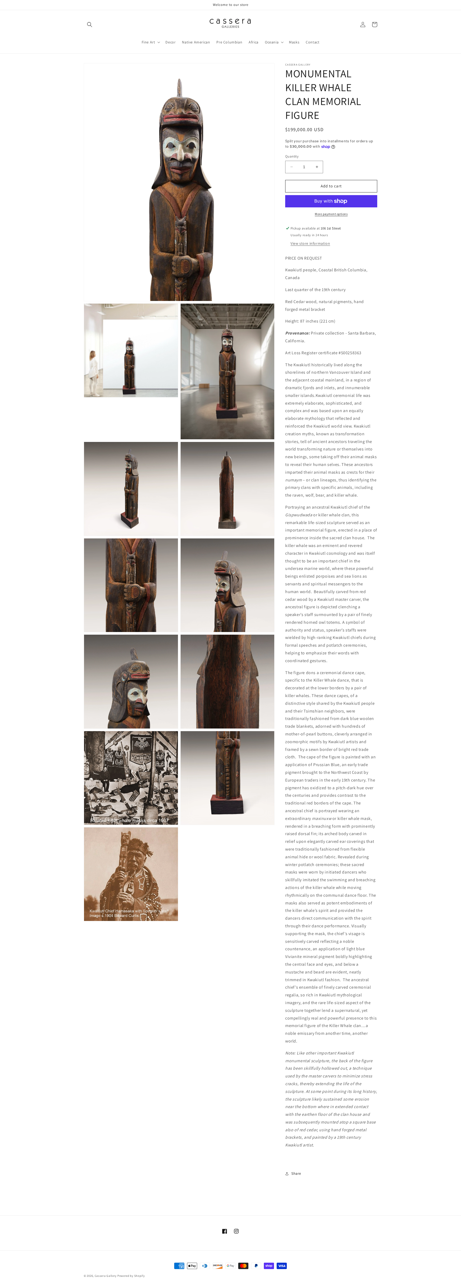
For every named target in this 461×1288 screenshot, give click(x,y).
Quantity (292, 156)
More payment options (331, 214)
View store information (310, 243)
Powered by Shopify (131, 1276)
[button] (90, 24)
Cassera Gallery (106, 1276)
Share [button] (296, 1173)
